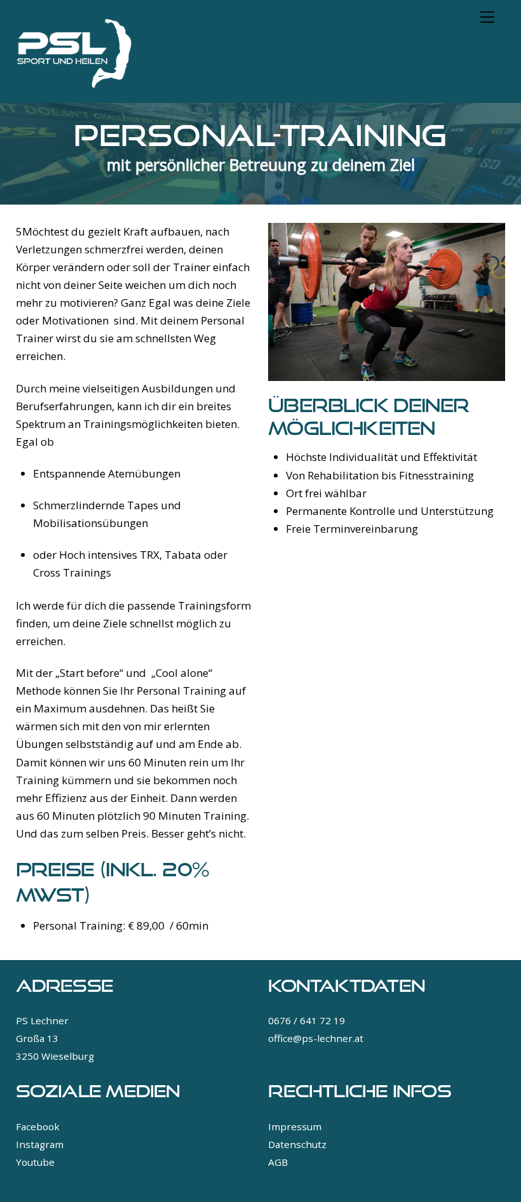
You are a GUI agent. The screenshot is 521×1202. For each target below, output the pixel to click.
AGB (278, 1162)
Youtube (35, 1162)
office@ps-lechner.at (315, 1038)
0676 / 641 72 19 (306, 1020)
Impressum (294, 1126)
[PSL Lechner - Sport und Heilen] (74, 86)
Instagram (40, 1144)
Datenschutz (297, 1144)
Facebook (38, 1126)
